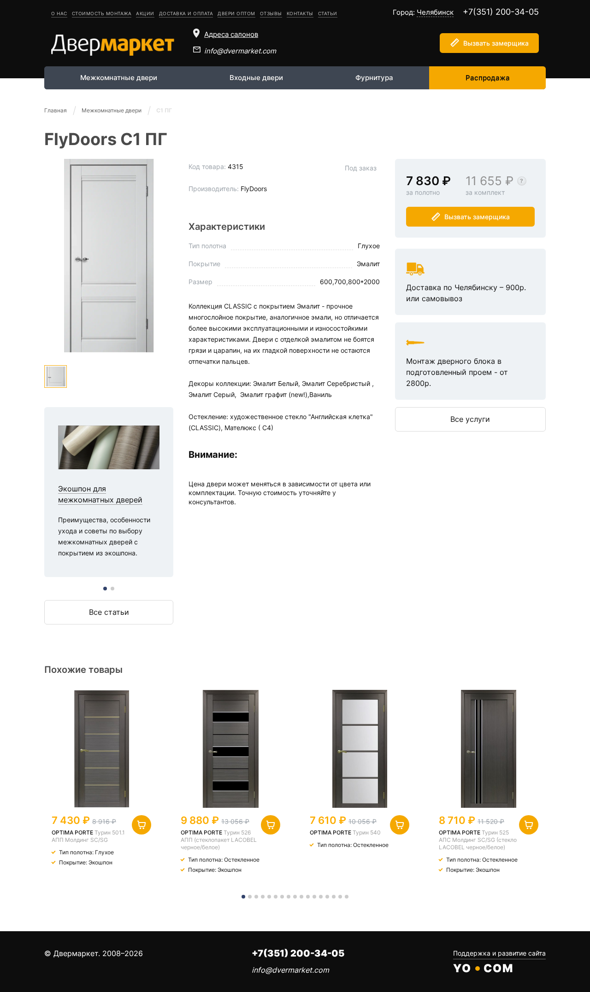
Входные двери (256, 77)
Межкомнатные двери (118, 77)
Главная (55, 110)
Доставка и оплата (186, 13)
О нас (59, 13)
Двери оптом (236, 13)
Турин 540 (367, 832)
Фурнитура (374, 77)
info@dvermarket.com (240, 51)
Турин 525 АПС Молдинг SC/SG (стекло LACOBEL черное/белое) (478, 840)
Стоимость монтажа (102, 13)
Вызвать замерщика (496, 43)
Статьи (327, 13)
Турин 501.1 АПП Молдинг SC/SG (88, 836)
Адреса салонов (231, 34)
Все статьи (109, 612)
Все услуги (470, 419)
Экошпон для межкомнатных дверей (108, 492)
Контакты (300, 13)
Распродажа (488, 77)
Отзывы (271, 13)
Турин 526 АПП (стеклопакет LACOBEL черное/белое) (219, 840)
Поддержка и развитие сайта (499, 953)
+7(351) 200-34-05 (501, 12)
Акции (145, 13)
